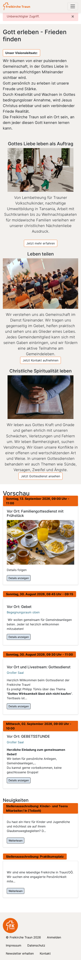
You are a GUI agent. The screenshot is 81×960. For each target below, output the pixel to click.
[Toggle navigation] (72, 6)
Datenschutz (36, 945)
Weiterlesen (15, 840)
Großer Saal (15, 672)
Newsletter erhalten (20, 953)
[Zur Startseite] (17, 6)
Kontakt (45, 953)
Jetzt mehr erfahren (40, 243)
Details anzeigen (18, 578)
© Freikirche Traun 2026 (23, 937)
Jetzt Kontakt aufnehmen (40, 360)
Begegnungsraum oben (23, 612)
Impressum (13, 945)
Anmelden (54, 937)
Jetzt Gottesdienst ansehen (40, 476)
